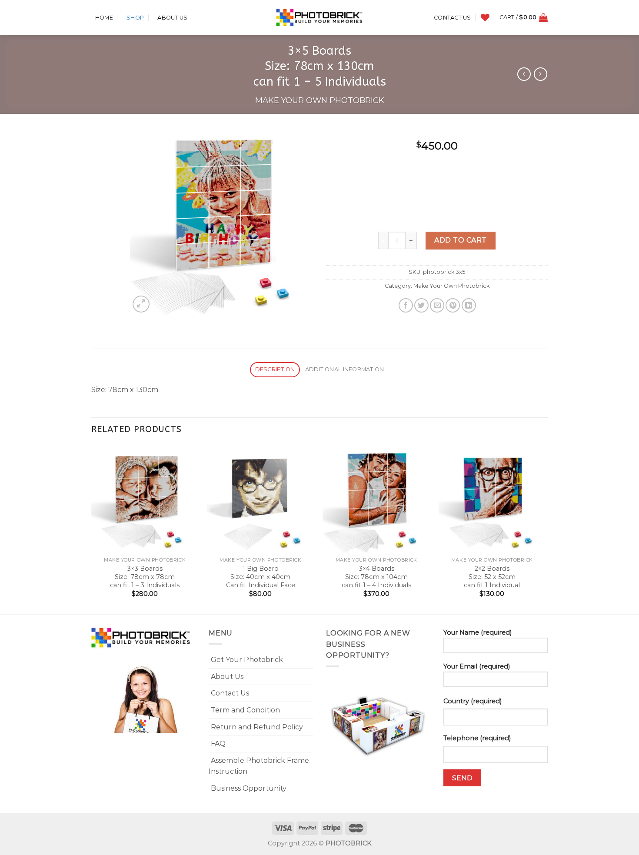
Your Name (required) (477, 632)
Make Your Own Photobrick (319, 100)
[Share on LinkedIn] (469, 305)
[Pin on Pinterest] (453, 305)
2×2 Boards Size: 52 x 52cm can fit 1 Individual (492, 577)
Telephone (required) (477, 738)
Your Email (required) (476, 666)
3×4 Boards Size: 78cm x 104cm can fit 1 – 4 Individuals (376, 577)
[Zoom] (141, 304)
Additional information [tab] (344, 369)
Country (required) (472, 701)
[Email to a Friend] (437, 305)
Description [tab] (275, 369)
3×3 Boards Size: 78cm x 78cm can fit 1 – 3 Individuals (145, 577)
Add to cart (460, 240)
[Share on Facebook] (406, 305)
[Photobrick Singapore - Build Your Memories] (319, 17)
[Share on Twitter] (421, 305)
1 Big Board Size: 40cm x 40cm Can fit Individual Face (260, 577)
